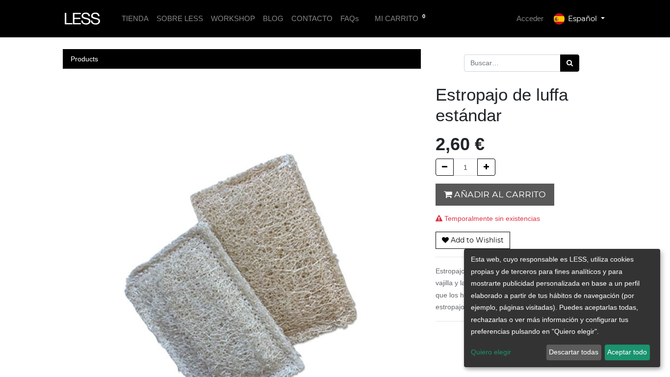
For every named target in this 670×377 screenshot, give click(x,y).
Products (84, 59)
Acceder (529, 18)
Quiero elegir (491, 352)
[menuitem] (135, 18)
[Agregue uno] (486, 167)
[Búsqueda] (569, 63)
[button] (473, 240)
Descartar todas (573, 352)
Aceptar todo (627, 352)
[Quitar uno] (445, 167)
